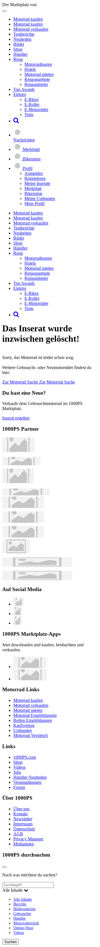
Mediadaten (23, 844)
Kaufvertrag (23, 725)
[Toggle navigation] (4, 11)
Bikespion (33, 193)
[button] (16, 121)
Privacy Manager (28, 839)
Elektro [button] (19, 94)
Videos (19, 767)
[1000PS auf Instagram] (17, 623)
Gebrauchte (22, 913)
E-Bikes (31, 99)
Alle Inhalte (22, 899)
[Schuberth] (23, 506)
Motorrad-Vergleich (30, 735)
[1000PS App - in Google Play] (30, 678)
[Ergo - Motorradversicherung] (37, 565)
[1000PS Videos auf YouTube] (18, 604)
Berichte (19, 904)
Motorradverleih (26, 923)
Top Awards (24, 89)
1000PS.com (24, 757)
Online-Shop (23, 928)
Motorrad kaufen (28, 19)
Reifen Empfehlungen (32, 720)
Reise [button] (18, 59)
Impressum (22, 823)
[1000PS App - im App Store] (30, 666)
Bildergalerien (24, 909)
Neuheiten (22, 39)
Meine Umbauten (39, 198)
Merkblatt (32, 188)
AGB (18, 834)
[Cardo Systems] (23, 536)
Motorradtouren (38, 64)
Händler (20, 54)
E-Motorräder (36, 109)
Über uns (21, 808)
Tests (28, 114)
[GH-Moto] (25, 493)
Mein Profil (34, 203)
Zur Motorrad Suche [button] (20, 382)
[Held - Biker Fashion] (18, 481)
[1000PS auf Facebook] (17, 613)
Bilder (18, 44)
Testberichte (23, 34)
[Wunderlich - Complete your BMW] (37, 578)
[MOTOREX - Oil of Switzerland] (18, 450)
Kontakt (20, 813)
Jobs (17, 772)
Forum (19, 787)
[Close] (4, 867)
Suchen (10, 942)
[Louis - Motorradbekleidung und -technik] (16, 552)
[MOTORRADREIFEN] (21, 463)
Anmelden (33, 173)
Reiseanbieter (36, 84)
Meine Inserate (37, 183)
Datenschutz (24, 828)
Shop (17, 49)
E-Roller (31, 104)
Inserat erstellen (15, 418)
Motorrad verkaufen (30, 29)
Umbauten (22, 730)
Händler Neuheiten (30, 777)
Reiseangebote (37, 79)
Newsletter (22, 818)
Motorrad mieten (39, 74)
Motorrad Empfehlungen (35, 715)
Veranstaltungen (27, 782)
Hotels (30, 69)
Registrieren (35, 178)
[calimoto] (23, 521)
